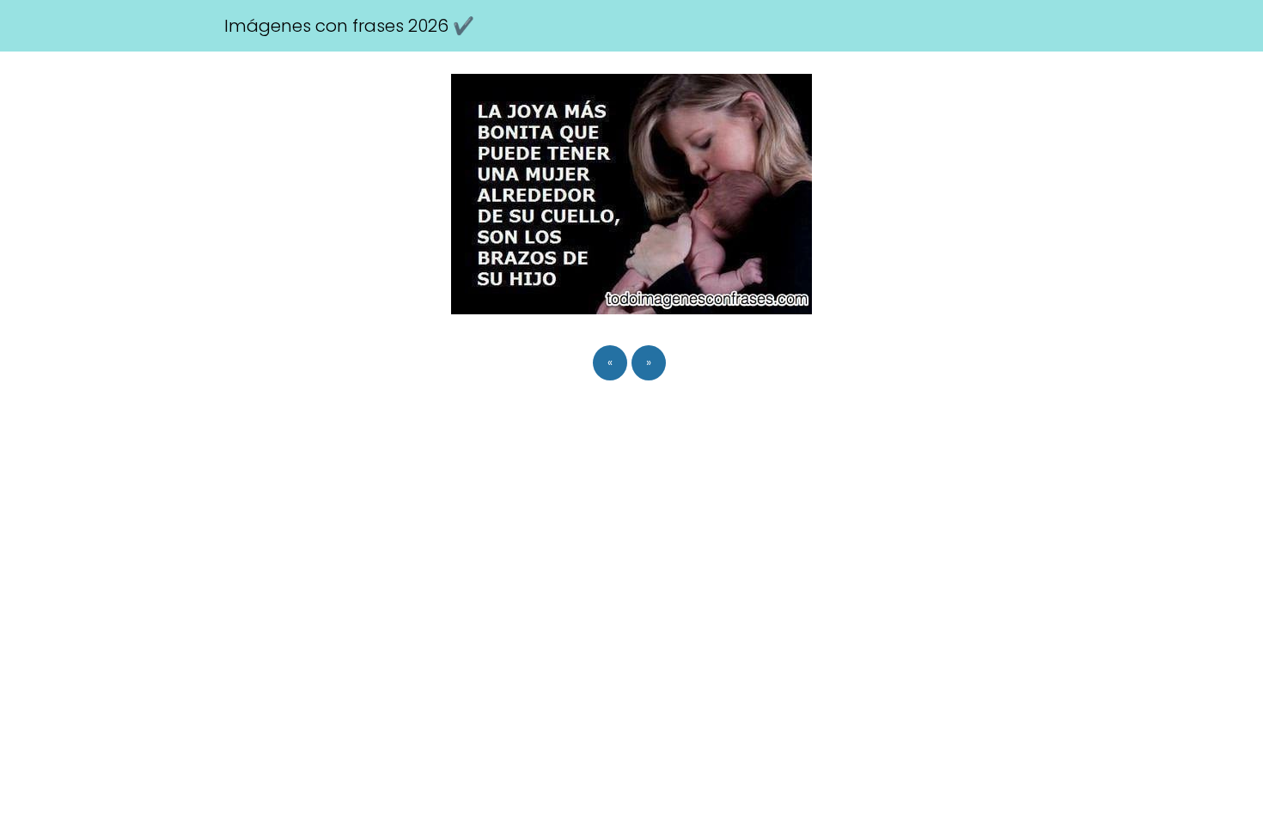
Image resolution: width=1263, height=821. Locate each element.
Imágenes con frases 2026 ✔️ (349, 26)
